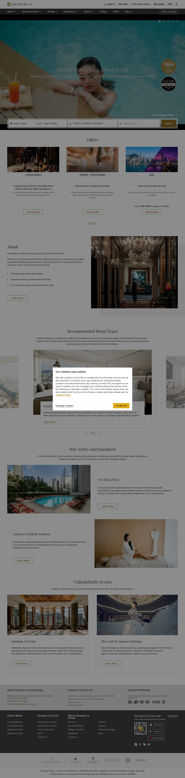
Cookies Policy (63, 395)
